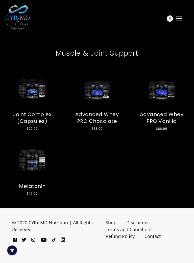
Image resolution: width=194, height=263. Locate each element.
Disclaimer (137, 223)
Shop (111, 223)
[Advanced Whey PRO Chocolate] (97, 86)
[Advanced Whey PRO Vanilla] (161, 86)
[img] (14, 239)
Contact (152, 236)
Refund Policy (120, 236)
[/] (18, 17)
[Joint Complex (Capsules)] (32, 86)
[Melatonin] (32, 157)
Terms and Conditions (129, 229)
